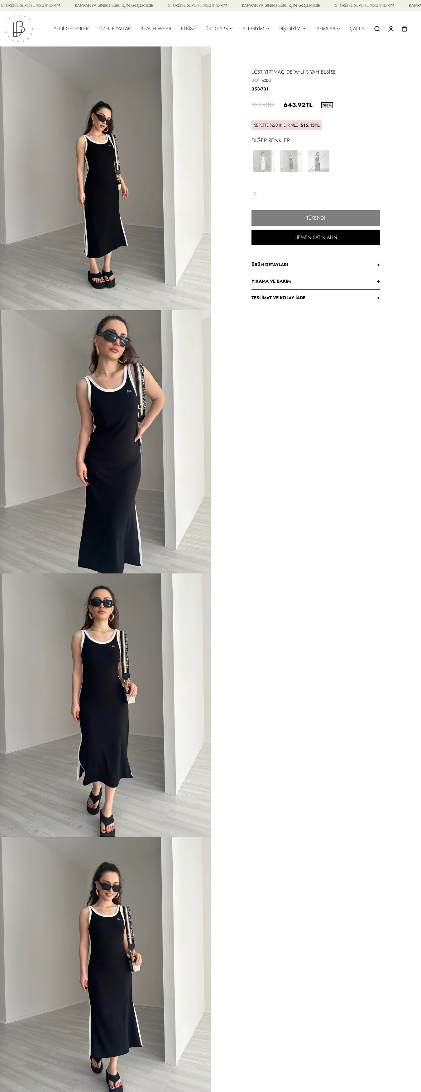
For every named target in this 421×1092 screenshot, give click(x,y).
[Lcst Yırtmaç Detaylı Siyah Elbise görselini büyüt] (105, 178)
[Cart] (404, 29)
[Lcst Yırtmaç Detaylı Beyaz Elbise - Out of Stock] (264, 161)
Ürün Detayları (315, 264)
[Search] (377, 29)
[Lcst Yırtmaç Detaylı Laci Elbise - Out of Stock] (318, 161)
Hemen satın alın (315, 237)
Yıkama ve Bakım (315, 281)
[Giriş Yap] (391, 29)
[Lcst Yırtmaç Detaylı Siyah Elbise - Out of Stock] (291, 161)
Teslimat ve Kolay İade (315, 298)
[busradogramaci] (19, 29)
